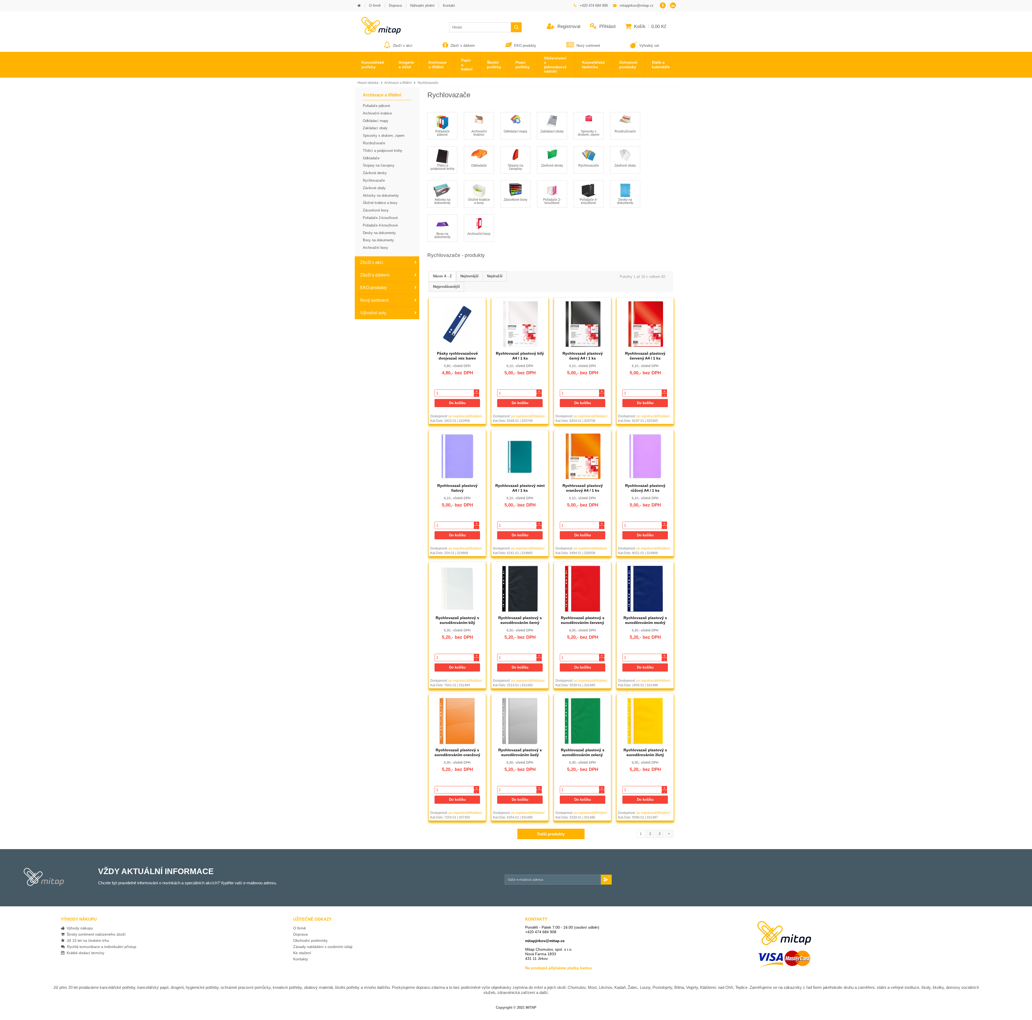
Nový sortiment (588, 46)
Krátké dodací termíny (84, 953)
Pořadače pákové (442, 133)
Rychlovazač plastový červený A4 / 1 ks (645, 355)
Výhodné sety (373, 313)
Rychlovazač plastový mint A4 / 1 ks (520, 487)
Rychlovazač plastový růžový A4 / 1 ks (645, 487)
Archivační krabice (479, 133)
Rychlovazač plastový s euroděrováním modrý (645, 620)
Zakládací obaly (552, 131)
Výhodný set (648, 46)
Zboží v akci (402, 46)
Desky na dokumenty (625, 201)
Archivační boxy (478, 234)
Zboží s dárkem (462, 46)
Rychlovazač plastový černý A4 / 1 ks (582, 355)
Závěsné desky (552, 165)
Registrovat (568, 26)
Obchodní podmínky (310, 940)
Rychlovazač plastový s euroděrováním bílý (457, 620)
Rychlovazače (428, 83)
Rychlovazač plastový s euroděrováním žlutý (645, 752)
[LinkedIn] (673, 6)
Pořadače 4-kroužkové (589, 201)
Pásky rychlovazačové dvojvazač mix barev (457, 355)
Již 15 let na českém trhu (86, 940)
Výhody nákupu (78, 928)
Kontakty (300, 959)
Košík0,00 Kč (649, 26)
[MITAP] (378, 32)
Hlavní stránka (367, 83)
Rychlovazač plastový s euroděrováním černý (520, 620)
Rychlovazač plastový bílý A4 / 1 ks (520, 355)
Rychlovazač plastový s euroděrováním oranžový (457, 752)
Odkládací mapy (515, 131)
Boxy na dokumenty (442, 235)
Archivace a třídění (397, 83)
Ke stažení (302, 953)
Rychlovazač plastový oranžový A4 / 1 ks (582, 487)
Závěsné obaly (625, 165)
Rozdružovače (625, 131)
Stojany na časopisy (515, 167)
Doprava (300, 934)
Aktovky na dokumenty (442, 201)
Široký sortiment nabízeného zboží (95, 934)
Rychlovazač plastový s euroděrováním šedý (520, 752)
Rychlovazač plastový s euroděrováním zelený (582, 752)
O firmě (299, 928)
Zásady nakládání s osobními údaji (322, 946)
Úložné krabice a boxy (479, 201)
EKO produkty (525, 46)
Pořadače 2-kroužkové (552, 201)
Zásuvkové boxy (515, 200)
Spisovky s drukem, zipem (588, 133)
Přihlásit (607, 26)
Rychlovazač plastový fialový (457, 487)
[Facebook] (662, 6)
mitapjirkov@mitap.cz (545, 941)
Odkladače (479, 165)
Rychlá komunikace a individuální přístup (100, 946)
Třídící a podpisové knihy (442, 167)
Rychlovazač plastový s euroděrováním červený (582, 620)
